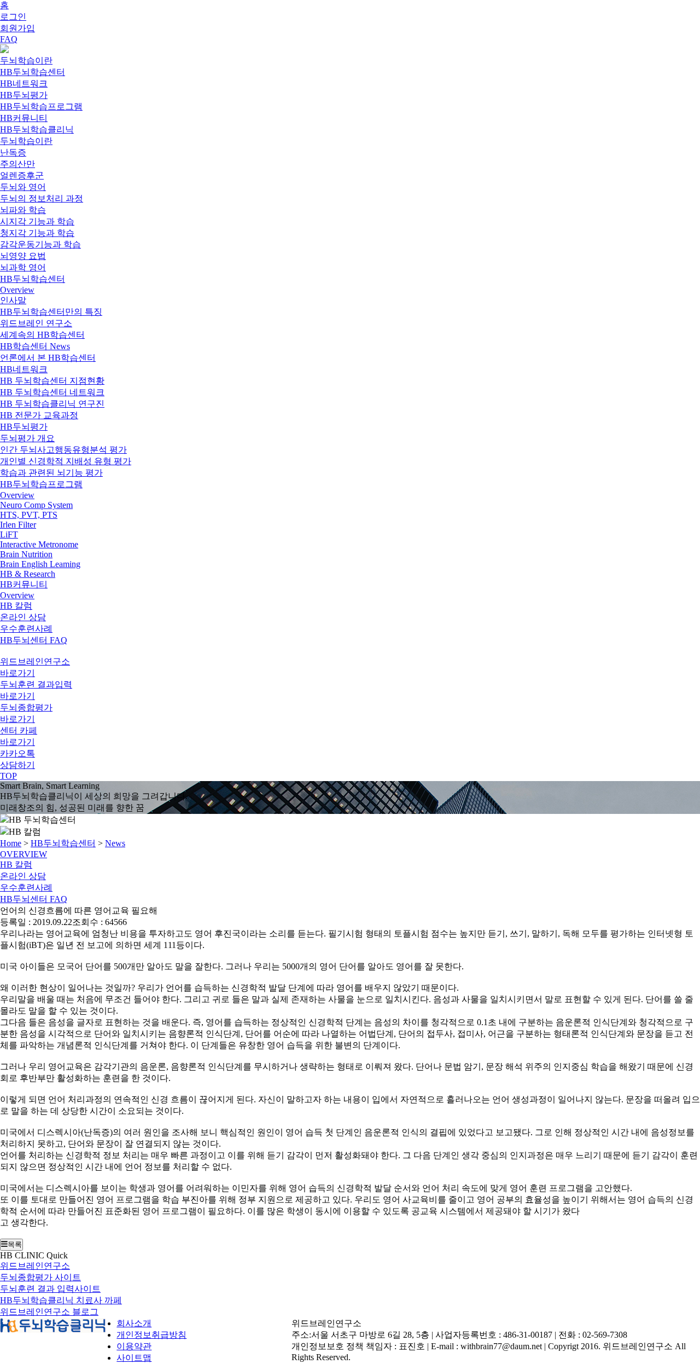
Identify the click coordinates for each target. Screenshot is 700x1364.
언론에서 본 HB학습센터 (48, 357)
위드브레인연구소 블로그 (49, 1311)
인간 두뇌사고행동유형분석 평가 (63, 449)
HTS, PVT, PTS (28, 514)
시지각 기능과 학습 (37, 221)
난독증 (13, 152)
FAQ (9, 39)
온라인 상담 (23, 617)
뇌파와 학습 (23, 210)
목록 (15, 1244)
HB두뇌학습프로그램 (41, 106)
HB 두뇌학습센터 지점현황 (52, 380)
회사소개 (133, 1323)
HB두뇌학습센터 (32, 72)
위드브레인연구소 (35, 1265)
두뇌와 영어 (23, 187)
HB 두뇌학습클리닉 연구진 (52, 403)
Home (10, 843)
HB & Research (27, 574)
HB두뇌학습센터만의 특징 (51, 311)
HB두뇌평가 (24, 95)
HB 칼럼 (16, 605)
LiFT (9, 534)
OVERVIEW (23, 854)
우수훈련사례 (26, 628)
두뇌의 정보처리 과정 (41, 198)
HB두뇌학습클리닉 (37, 129)
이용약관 (133, 1346)
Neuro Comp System (36, 505)
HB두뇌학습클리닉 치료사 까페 (61, 1300)
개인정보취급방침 (151, 1334)
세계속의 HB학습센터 (42, 334)
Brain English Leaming (40, 564)
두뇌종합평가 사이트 (40, 1277)
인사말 (13, 300)
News (115, 843)
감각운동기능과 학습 (40, 244)
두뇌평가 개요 (27, 438)
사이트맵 (133, 1357)
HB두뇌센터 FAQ (33, 640)
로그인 (13, 16)
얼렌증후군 (22, 175)
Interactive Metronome (39, 544)
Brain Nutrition (26, 554)
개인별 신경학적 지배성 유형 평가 (65, 461)
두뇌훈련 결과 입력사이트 (50, 1288)
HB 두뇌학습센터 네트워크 (52, 392)
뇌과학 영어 (23, 267)
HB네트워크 (24, 83)
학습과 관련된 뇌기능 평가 (51, 472)
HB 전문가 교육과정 (39, 415)
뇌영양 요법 (23, 256)
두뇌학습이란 (26, 60)
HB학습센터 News (35, 346)
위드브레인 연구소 (36, 323)
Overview (17, 289)
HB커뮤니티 (24, 118)
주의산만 (17, 164)
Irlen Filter (18, 524)
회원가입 (17, 28)
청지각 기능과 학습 (37, 233)
